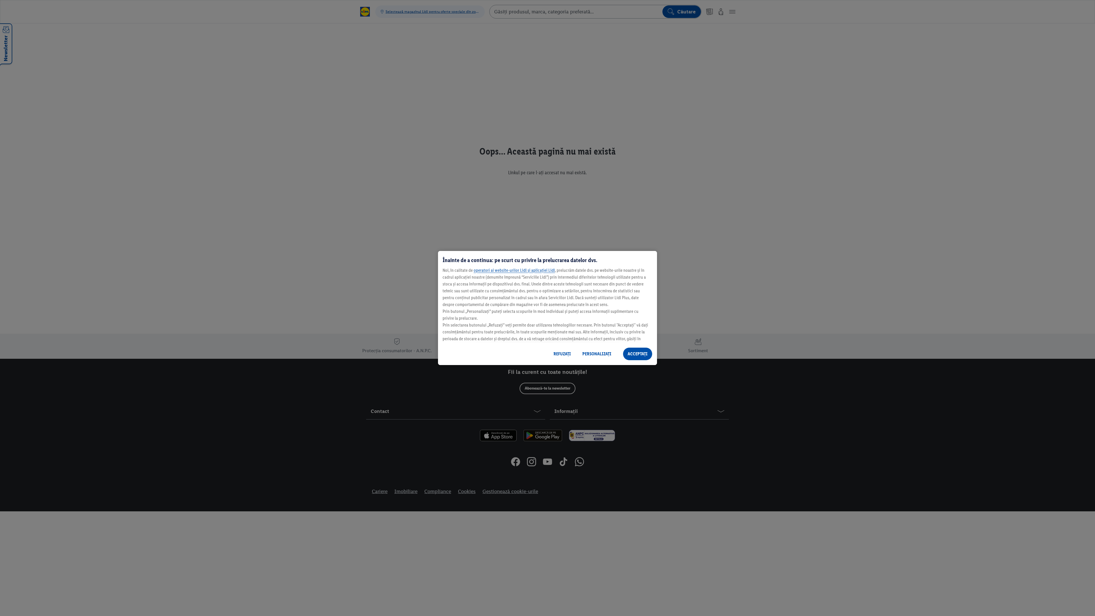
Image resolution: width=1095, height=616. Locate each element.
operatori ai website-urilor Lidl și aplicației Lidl (514, 270)
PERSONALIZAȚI (596, 353)
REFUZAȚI (562, 353)
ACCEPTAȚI (638, 353)
